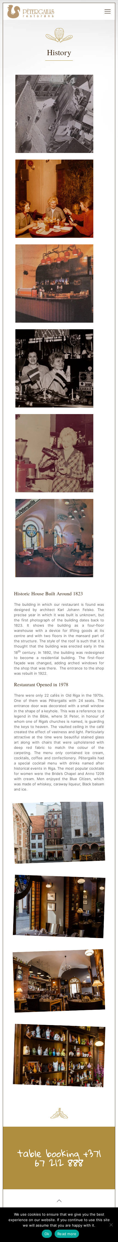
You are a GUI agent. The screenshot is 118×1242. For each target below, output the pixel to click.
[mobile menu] (107, 11)
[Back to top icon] (59, 1201)
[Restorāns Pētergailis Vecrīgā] (30, 11)
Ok (46, 1234)
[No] (111, 1224)
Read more (66, 1234)
